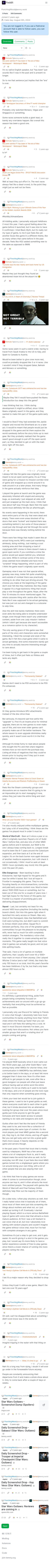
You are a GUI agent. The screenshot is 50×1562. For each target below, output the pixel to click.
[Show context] (4, 66)
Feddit (9, 2)
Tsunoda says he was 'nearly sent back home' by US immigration (23, 266)
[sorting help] (26, 48)
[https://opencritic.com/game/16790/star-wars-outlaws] (44, 1509)
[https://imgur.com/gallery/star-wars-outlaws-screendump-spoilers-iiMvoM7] (44, 1405)
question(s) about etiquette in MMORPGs (18, 990)
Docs (4, 1548)
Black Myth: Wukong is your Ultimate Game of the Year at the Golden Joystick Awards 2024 (24, 208)
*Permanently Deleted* (33, 676)
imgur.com (5, 1410)
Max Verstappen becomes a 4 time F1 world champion (24, 103)
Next (5, 1526)
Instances (6, 1543)
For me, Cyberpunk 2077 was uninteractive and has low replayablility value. (24, 389)
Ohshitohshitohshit (29, 1337)
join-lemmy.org (9, 1557)
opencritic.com (7, 1512)
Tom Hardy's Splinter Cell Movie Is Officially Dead (22, 1270)
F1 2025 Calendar (33, 342)
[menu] (46, 2)
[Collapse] (4, 55)
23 (5, 1517)
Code (4, 1553)
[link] (8, 66)
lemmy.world (6, 1436)
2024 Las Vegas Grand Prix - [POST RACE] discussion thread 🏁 (23, 174)
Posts (30, 41)
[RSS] (30, 48)
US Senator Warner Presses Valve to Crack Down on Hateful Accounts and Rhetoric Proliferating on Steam (23, 779)
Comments (20, 41)
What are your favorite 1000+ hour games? (19, 820)
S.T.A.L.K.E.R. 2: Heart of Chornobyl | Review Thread (23, 297)
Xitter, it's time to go (30, 1361)
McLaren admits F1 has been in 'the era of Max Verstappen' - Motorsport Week (20, 62)
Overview (7, 41)
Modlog (5, 1538)
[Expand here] (44, 1431)
